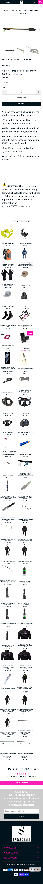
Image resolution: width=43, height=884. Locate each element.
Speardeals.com (17, 864)
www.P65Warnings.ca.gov (18, 206)
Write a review (21, 783)
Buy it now (21, 104)
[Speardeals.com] (21, 2)
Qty (3, 87)
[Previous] (4, 29)
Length (5, 77)
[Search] (36, 2)
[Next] (39, 29)
